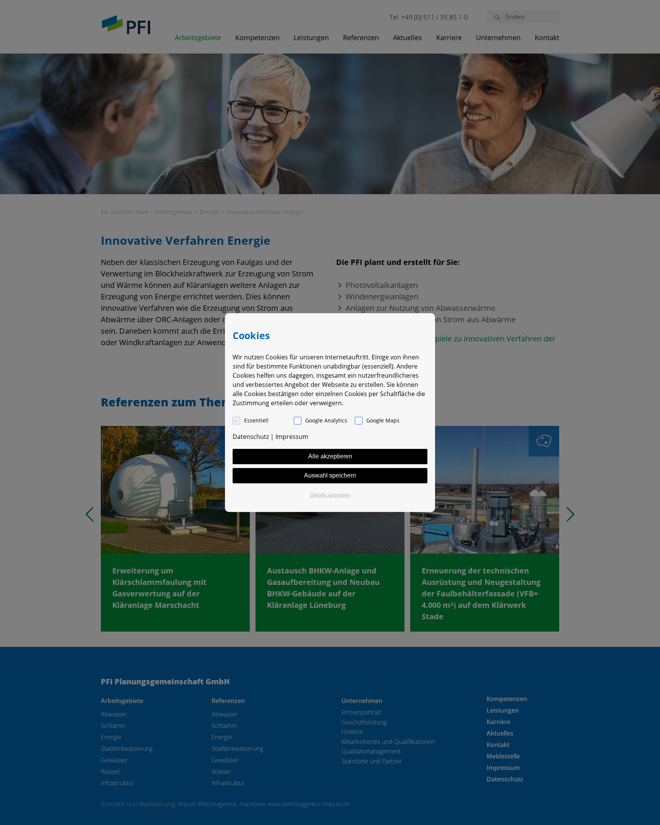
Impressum (291, 436)
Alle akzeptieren (330, 456)
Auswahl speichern (330, 475)
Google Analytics (326, 420)
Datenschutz (251, 436)
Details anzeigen (330, 495)
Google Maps (383, 420)
